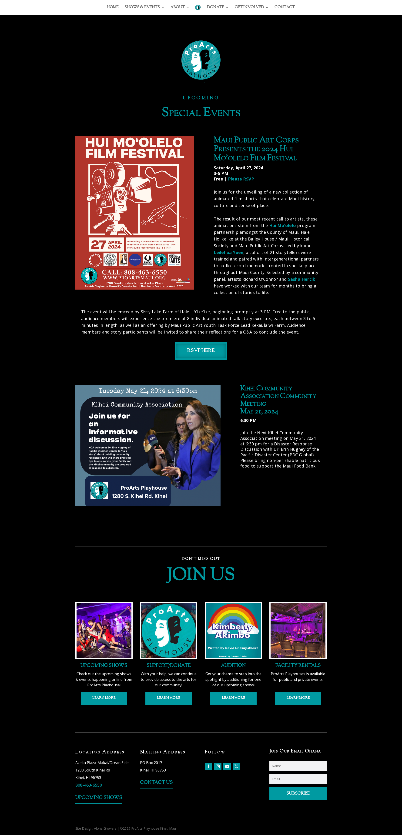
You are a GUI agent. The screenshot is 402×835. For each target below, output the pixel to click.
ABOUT (177, 8)
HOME (113, 8)
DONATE (215, 8)
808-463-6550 (88, 785)
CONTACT (285, 8)
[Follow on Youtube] (227, 766)
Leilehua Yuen (229, 252)
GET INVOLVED (249, 8)
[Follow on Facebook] (208, 766)
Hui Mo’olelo (282, 225)
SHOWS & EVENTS (142, 8)
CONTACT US (156, 782)
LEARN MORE (103, 698)
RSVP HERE (201, 350)
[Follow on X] (236, 766)
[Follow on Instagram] (217, 766)
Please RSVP (241, 179)
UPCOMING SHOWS (98, 798)
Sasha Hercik (301, 279)
